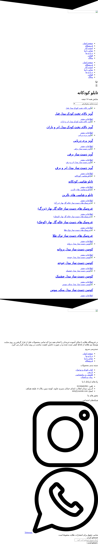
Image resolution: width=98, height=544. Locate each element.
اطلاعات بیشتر (86, 119)
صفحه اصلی (88, 43)
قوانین (90, 55)
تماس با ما (88, 51)
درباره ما (89, 53)
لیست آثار (89, 48)
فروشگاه (89, 46)
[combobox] (86, 540)
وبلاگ (90, 58)
